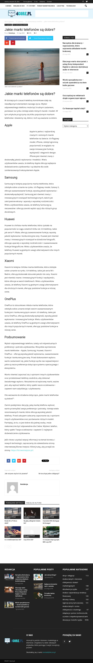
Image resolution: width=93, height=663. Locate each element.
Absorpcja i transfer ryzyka (72, 620)
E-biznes (8, 6)
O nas (36, 1)
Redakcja (12, 33)
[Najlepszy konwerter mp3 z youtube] (38, 586)
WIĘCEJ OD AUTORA (33, 503)
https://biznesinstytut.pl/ (22, 450)
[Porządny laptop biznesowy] (38, 595)
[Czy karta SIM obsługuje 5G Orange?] (51, 513)
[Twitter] (86, 1)
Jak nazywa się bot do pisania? (16, 474)
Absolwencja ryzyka (70, 589)
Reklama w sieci (19, 6)
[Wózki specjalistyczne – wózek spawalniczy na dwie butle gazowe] (9, 605)
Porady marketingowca (46, 6)
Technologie (71, 6)
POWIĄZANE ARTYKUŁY (15, 503)
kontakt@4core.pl (49, 652)
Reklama (42, 1)
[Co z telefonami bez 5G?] (13, 532)
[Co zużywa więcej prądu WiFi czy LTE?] (51, 532)
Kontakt (49, 1)
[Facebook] (83, 1)
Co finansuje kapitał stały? (74, 108)
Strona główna (27, 1)
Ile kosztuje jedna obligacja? (49, 474)
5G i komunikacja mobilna (20, 25)
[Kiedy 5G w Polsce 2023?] (13, 513)
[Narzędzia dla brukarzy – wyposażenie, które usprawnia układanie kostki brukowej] (9, 577)
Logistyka (60, 6)
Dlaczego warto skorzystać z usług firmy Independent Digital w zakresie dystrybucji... (21, 592)
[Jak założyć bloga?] (38, 577)
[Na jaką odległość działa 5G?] (32, 513)
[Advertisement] (61, 13)
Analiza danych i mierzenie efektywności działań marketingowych (72, 582)
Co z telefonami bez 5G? (13, 540)
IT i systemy (31, 6)
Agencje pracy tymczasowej (73, 603)
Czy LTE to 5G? (28, 540)
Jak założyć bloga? (50, 575)
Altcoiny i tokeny (69, 599)
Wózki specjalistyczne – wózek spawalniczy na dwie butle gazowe (75, 82)
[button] (85, 6)
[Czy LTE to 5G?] (32, 532)
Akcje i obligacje (68, 576)
